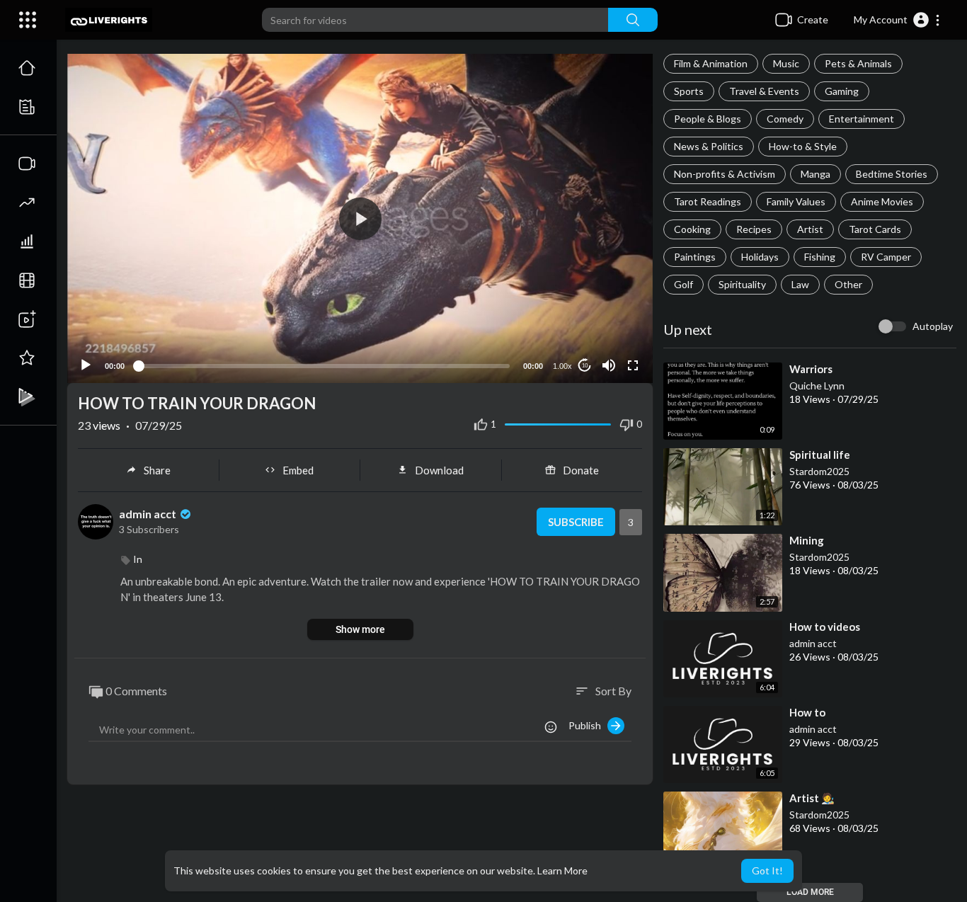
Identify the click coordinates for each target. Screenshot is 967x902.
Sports (689, 91)
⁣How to (807, 712)
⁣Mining (806, 540)
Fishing (819, 257)
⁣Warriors (810, 368)
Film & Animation (711, 63)
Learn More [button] (562, 870)
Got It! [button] (767, 870)
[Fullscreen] (633, 365)
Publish (587, 725)
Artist (810, 229)
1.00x (562, 366)
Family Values (796, 201)
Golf (683, 284)
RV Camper (886, 257)
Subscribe (576, 521)
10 (585, 365)
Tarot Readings (707, 201)
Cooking (692, 229)
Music (786, 63)
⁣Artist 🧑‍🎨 (812, 798)
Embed (298, 470)
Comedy (785, 119)
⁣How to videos (824, 626)
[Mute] (609, 365)
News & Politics (708, 146)
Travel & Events (764, 91)
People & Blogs (707, 119)
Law (800, 284)
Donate (581, 470)
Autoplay (932, 326)
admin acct (813, 643)
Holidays (760, 257)
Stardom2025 (819, 471)
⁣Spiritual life (819, 454)
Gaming (842, 91)
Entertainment (861, 119)
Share (157, 470)
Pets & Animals (858, 63)
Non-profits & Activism (724, 174)
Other (848, 284)
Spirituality (742, 284)
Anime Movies (882, 201)
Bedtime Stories (891, 174)
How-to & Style (803, 146)
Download (439, 470)
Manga (815, 174)
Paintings (695, 257)
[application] (360, 218)
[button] (897, 20)
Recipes (754, 229)
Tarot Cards (875, 229)
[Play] (86, 365)
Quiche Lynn (817, 385)
